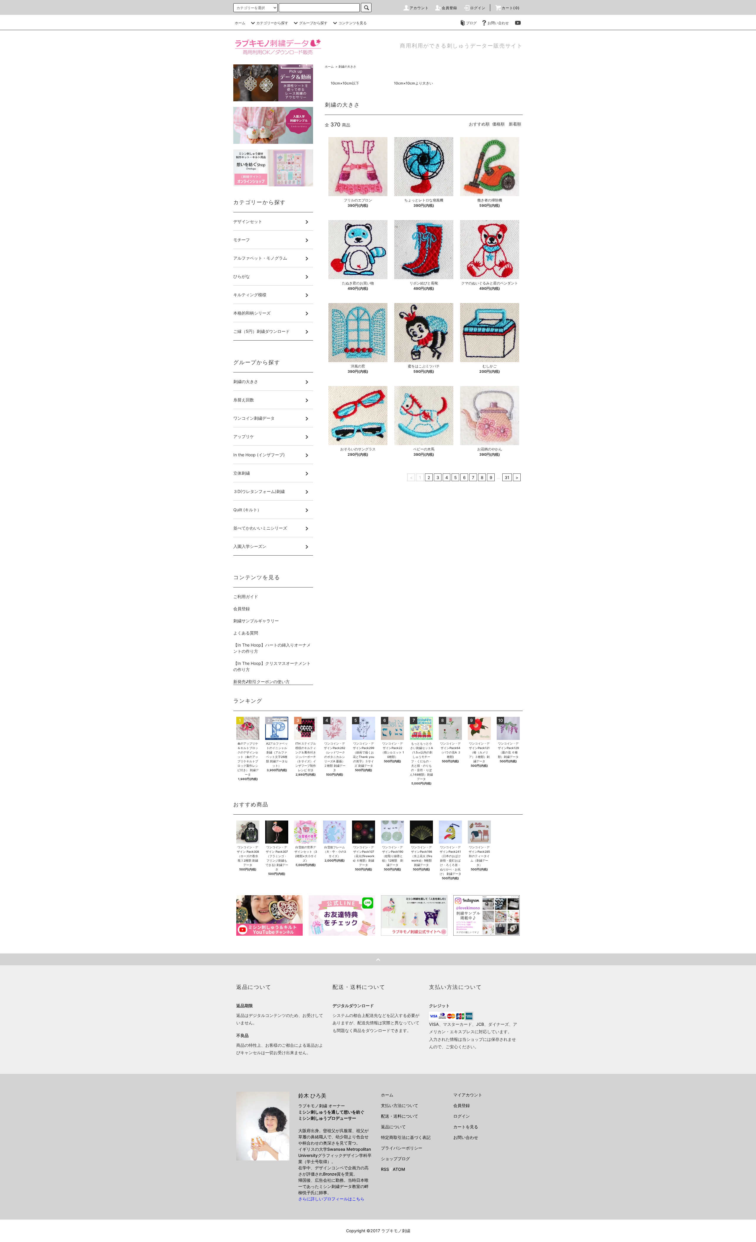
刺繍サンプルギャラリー (256, 620)
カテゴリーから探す (272, 23)
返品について (393, 1126)
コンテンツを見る (352, 23)
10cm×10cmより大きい (413, 83)
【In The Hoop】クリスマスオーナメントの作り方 (272, 666)
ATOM (399, 1169)
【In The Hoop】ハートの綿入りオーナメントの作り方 (272, 648)
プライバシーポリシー (401, 1147)
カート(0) (511, 8)
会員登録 (449, 8)
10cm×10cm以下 (345, 83)
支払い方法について (399, 1105)
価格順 (498, 123)
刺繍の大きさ (347, 66)
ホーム (240, 23)
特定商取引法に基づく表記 (406, 1137)
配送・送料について (399, 1116)
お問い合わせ (498, 23)
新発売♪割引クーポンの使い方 (261, 681)
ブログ (471, 23)
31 (507, 477)
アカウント (419, 8)
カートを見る (465, 1126)
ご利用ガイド (245, 596)
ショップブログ (395, 1158)
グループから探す (313, 23)
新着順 (515, 123)
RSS (385, 1169)
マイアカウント (467, 1094)
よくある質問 (245, 632)
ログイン (478, 8)
